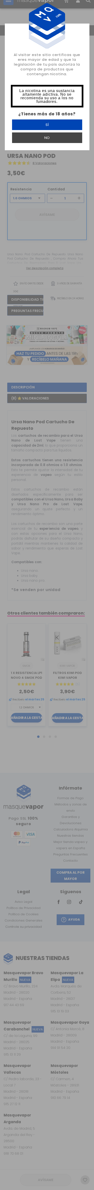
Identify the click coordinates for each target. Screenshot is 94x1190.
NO (46, 137)
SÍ (47, 124)
